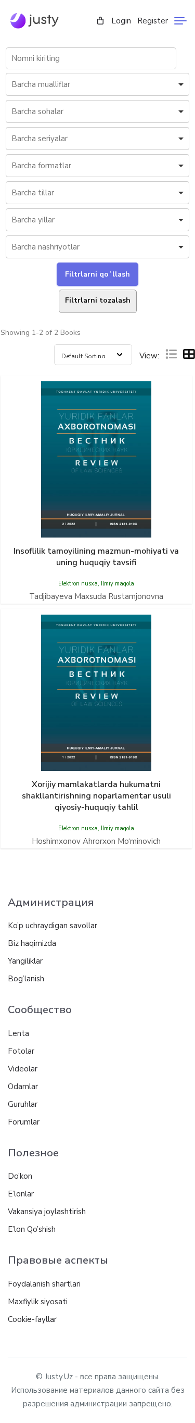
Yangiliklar (25, 961)
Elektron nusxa (78, 584)
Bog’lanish (26, 978)
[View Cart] (100, 21)
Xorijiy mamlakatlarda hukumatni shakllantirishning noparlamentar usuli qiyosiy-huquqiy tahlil (96, 796)
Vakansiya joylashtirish (47, 1211)
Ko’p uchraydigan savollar (52, 925)
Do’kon (20, 1176)
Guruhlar (22, 1104)
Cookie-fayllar (32, 1319)
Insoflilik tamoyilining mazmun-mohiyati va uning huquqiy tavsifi (96, 556)
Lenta (18, 1033)
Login (121, 21)
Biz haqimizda (32, 943)
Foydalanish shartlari (44, 1284)
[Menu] (180, 20)
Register (152, 21)
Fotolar (21, 1051)
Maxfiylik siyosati (38, 1301)
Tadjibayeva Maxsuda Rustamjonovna (96, 596)
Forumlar (24, 1122)
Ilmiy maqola (117, 584)
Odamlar (23, 1086)
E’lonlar (21, 1194)
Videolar (22, 1069)
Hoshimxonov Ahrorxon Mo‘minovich (96, 841)
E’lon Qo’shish (32, 1229)
